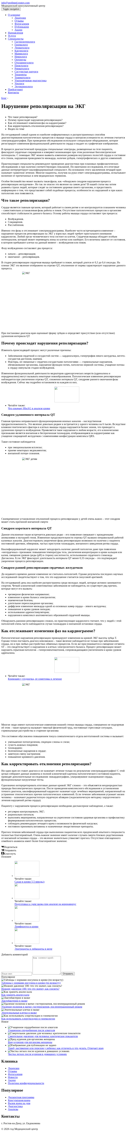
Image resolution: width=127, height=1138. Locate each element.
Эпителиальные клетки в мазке (19, 1012)
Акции (18, 29)
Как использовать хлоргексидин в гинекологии (28, 1018)
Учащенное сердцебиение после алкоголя (31, 1030)
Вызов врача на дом (19, 1103)
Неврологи (21, 56)
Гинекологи (21, 44)
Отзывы (19, 20)
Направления (15, 32)
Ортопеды (20, 59)
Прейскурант (15, 89)
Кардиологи (21, 50)
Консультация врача (19, 1100)
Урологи (19, 83)
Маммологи (21, 53)
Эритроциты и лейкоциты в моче (33, 948)
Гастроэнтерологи (25, 41)
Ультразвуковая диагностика (30, 80)
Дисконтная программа (21, 1097)
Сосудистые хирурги (26, 71)
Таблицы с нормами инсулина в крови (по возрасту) (31, 982)
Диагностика (15, 1106)
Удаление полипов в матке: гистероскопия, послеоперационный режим (41, 1006)
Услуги (12, 35)
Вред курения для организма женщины (30, 1042)
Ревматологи (22, 68)
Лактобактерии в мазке (14, 1000)
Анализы (13, 1109)
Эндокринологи (24, 86)
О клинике (14, 14)
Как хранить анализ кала (15, 994)
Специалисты (15, 38)
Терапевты (21, 74)
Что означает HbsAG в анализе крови (29, 408)
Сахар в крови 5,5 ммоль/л (29, 881)
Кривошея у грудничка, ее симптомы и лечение (35, 678)
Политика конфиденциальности (26, 1083)
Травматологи (22, 77)
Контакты (13, 92)
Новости (13, 1077)
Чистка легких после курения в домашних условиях (37, 1054)
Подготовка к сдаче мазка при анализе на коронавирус (45, 904)
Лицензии (20, 17)
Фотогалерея (22, 23)
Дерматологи (22, 47)
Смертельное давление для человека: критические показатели (43, 1036)
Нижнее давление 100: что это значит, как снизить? (30, 988)
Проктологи (21, 65)
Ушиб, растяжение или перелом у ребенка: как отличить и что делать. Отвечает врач (56, 1048)
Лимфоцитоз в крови (26, 926)
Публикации (22, 26)
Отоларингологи (24, 62)
